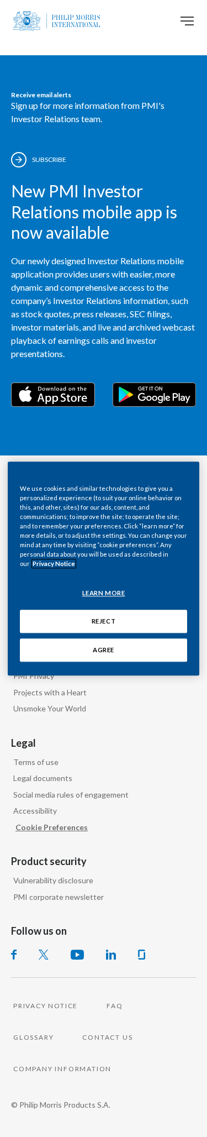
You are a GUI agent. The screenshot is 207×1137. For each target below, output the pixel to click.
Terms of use (36, 762)
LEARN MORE (103, 592)
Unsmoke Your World (49, 708)
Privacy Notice (54, 563)
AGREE (103, 649)
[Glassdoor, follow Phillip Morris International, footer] (141, 955)
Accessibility (35, 810)
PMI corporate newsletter (58, 897)
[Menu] (187, 21)
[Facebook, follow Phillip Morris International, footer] (14, 955)
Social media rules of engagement (71, 794)
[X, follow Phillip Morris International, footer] (44, 955)
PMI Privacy (33, 675)
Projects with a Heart (50, 692)
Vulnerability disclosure (53, 880)
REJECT (103, 621)
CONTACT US (107, 1037)
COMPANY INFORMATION (62, 1069)
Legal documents (42, 778)
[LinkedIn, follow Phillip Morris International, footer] (111, 955)
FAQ (115, 1006)
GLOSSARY (33, 1037)
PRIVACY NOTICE (45, 1006)
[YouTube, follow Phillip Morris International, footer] (77, 955)
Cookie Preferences (51, 827)
